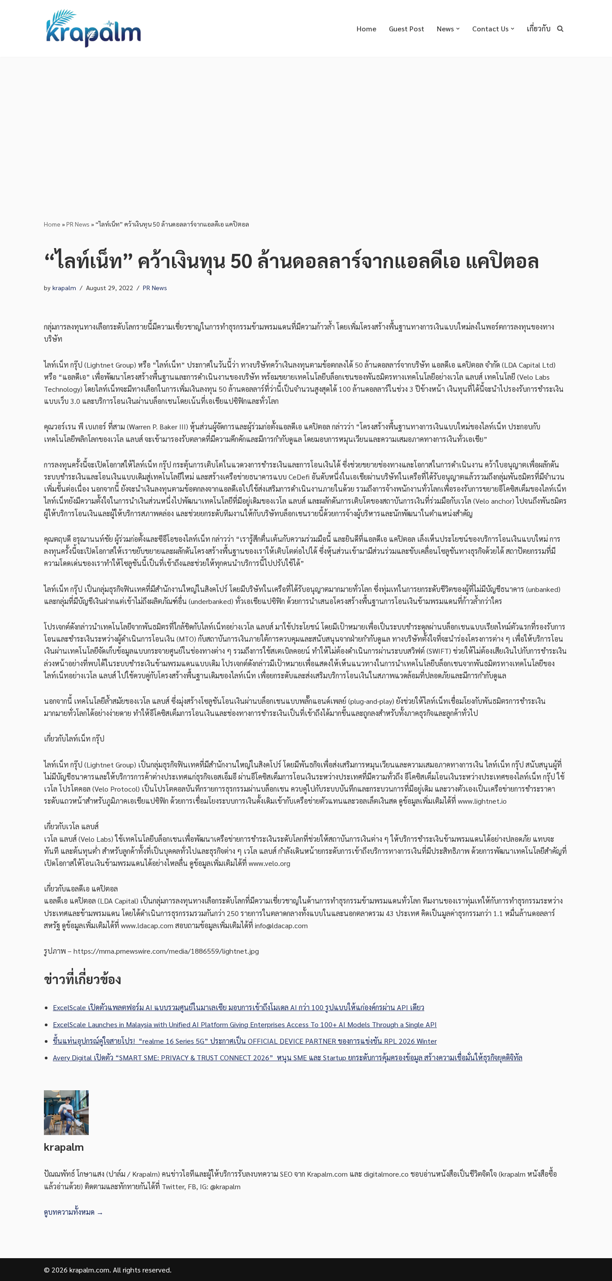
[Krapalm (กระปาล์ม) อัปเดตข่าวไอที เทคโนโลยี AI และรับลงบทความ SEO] (93, 28)
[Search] (560, 28)
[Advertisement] (306, 124)
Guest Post (406, 28)
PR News (78, 224)
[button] (458, 28)
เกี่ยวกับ (539, 28)
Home (366, 28)
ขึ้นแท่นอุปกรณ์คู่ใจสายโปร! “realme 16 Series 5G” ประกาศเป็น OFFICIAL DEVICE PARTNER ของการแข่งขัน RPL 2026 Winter (245, 1040)
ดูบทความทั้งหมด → (73, 1212)
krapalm (64, 287)
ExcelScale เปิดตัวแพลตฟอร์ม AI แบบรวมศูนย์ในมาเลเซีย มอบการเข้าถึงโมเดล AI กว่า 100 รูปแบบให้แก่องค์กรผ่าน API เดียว (238, 1007)
